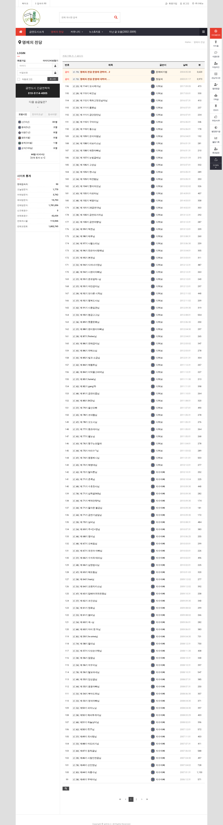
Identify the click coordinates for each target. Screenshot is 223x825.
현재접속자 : (37, 184)
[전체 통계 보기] (37, 158)
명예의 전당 (57, 31)
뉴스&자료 (94, 31)
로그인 (186, 3)
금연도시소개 (36, 31)
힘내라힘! (52, 114)
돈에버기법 (161, 72)
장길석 (159, 79)
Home (188, 42)
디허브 (159, 86)
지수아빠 (160, 472)
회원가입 (173, 3)
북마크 (25, 3)
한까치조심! (37, 114)
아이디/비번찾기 (50, 60)
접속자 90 (41, 3)
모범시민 (23, 114)
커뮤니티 (75, 31)
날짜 (185, 65)
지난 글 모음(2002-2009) (122, 31)
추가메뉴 (199, 3)
